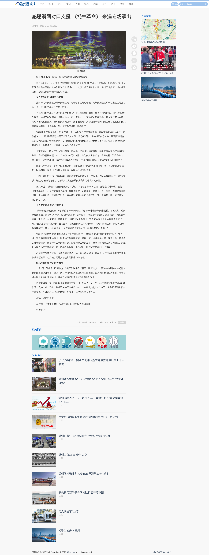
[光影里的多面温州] (158, 87)
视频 (86, 4)
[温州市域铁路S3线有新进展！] (158, 29)
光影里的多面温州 (149, 100)
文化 (68, 4)
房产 (104, 4)
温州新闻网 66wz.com (53, 316)
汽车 (95, 4)
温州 (51, 4)
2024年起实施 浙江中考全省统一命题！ (158, 73)
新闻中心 (121, 322)
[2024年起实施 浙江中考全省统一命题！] (158, 58)
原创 (77, 4)
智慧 (122, 4)
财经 (59, 4)
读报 (176, 4)
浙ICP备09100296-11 (162, 552)
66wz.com (71, 552)
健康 (131, 4)
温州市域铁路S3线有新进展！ (154, 42)
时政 (42, 4)
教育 (113, 4)
